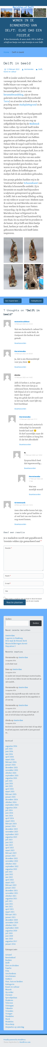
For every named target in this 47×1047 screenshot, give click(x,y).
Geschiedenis (10, 973)
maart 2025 (9, 791)
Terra (6, 101)
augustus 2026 (11, 746)
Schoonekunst (31, 183)
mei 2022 (9, 877)
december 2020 (11, 920)
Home (6, 52)
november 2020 (11, 922)
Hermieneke (29, 69)
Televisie (9, 1003)
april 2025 (9, 789)
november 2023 (11, 832)
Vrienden (9, 1011)
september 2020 (11, 928)
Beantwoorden (20, 343)
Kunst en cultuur (10, 71)
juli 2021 (9, 901)
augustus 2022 (11, 869)
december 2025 (11, 767)
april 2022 (9, 880)
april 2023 (9, 848)
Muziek (8, 989)
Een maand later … (12, 301)
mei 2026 (9, 754)
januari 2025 (10, 797)
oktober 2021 (10, 896)
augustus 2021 (11, 898)
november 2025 (11, 770)
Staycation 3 (10, 646)
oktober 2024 (10, 802)
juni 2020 (9, 936)
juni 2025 (9, 783)
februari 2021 (11, 914)
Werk (7, 1019)
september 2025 (11, 775)
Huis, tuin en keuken (14, 981)
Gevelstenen (10, 976)
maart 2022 (9, 882)
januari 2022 (10, 888)
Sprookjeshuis (11, 998)
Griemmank (19, 502)
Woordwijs (9, 1024)
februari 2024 (11, 824)
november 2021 (11, 893)
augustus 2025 (11, 778)
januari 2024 (10, 826)
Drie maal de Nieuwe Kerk (16, 641)
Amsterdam (10, 636)
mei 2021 (9, 906)
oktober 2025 (10, 773)
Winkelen (9, 1022)
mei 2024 (9, 816)
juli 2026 (9, 749)
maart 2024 (9, 821)
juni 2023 (9, 842)
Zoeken (8, 619)
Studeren (9, 1000)
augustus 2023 (11, 837)
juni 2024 (9, 813)
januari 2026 (10, 765)
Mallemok (34, 124)
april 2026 (9, 757)
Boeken (8, 960)
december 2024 (11, 799)
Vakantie (9, 1008)
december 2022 (11, 858)
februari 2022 (11, 885)
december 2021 (11, 890)
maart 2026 (9, 759)
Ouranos (8, 995)
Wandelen (9, 1016)
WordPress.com (25, 1042)
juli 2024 (9, 810)
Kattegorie (9, 984)
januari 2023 (10, 856)
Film (7, 971)
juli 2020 (9, 933)
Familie (8, 968)
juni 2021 (9, 904)
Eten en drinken (12, 965)
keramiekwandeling (13, 94)
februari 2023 (11, 853)
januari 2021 (10, 917)
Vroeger (8, 1014)
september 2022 (11, 866)
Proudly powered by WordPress (15, 1040)
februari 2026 (11, 762)
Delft (40, 69)
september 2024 (11, 805)
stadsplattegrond (28, 104)
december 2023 (11, 829)
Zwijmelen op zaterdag (14, 1027)
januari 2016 (10, 944)
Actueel (8, 955)
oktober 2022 (10, 864)
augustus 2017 (11, 941)
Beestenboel (10, 957)
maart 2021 (9, 912)
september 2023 (11, 834)
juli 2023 (9, 840)
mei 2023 (9, 845)
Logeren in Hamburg (14, 638)
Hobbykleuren (36, 301)
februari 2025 (11, 794)
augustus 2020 (11, 931)
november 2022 (11, 861)
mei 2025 (9, 786)
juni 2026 (9, 751)
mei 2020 (9, 939)
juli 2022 (9, 872)
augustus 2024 (11, 808)
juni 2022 (9, 874)
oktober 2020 (10, 925)
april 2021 (9, 909)
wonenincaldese (21, 321)
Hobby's (8, 979)
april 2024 (9, 818)
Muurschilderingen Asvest (16, 644)
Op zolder (9, 992)
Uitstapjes (9, 1006)
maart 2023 (9, 850)
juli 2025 (9, 781)
